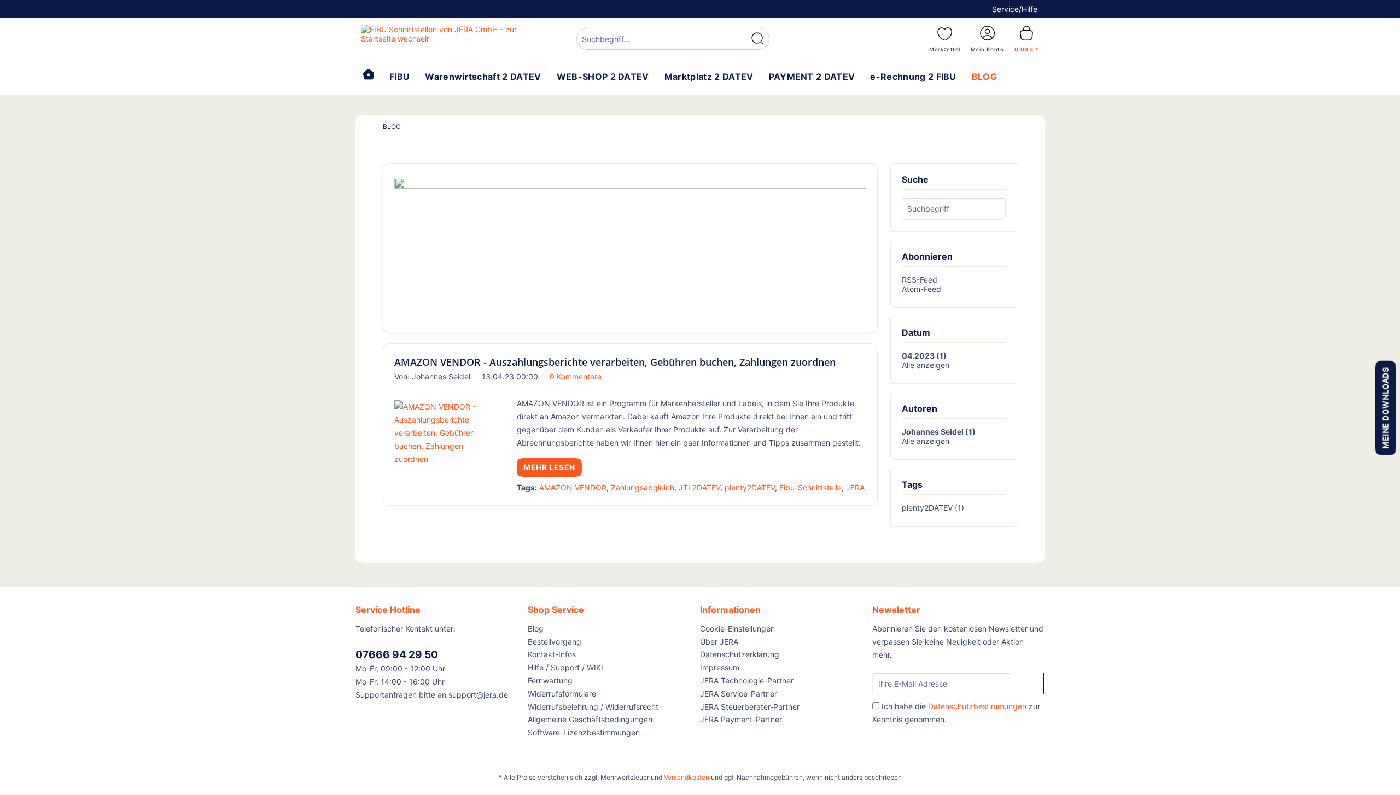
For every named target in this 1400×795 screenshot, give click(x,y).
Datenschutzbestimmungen (977, 706)
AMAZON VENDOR (572, 487)
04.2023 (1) (924, 355)
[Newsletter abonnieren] (1027, 683)
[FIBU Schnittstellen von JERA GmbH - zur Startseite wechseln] (443, 38)
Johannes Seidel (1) (939, 431)
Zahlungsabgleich (642, 487)
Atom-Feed (921, 289)
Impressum (719, 667)
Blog (536, 628)
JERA (855, 487)
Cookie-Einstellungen (737, 628)
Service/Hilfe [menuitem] (1015, 9)
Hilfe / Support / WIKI (565, 667)
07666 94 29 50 (396, 654)
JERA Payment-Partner (741, 719)
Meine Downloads (1385, 407)
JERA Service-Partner (738, 693)
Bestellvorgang (554, 641)
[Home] (368, 75)
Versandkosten (686, 777)
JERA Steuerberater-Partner (750, 706)
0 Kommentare (576, 376)
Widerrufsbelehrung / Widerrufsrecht (593, 706)
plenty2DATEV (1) (933, 507)
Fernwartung (550, 680)
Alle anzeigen (925, 365)
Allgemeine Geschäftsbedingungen (590, 719)
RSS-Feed (919, 279)
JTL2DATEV (699, 487)
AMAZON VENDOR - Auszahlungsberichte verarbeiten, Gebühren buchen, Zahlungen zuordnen (615, 362)
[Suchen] (757, 39)
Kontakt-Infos (552, 654)
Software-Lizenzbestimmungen (584, 732)
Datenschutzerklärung (739, 654)
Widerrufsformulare (562, 693)
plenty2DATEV (750, 487)
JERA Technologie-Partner (747, 680)
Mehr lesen (549, 467)
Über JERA (719, 641)
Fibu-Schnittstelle (810, 487)
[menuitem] (672, 40)
